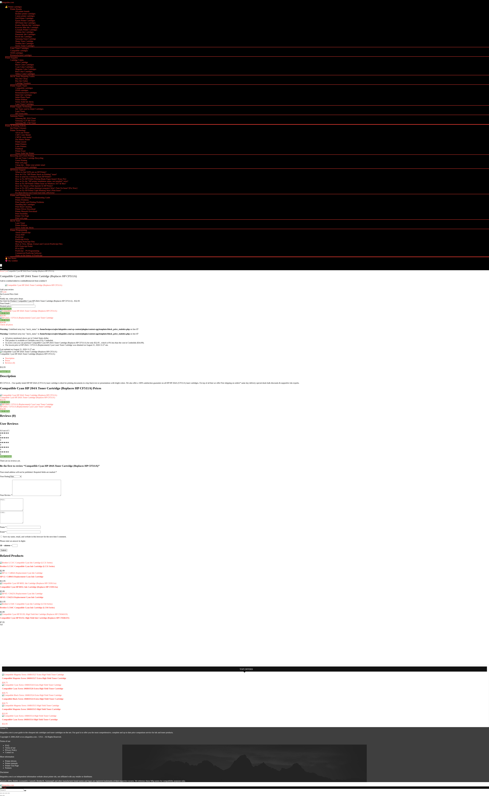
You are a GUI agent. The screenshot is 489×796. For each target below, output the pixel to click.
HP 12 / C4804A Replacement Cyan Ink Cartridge (21, 577)
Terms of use (10, 748)
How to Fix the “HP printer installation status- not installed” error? (41, 181)
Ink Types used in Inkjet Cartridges (29, 109)
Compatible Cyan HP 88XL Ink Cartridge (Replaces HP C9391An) (29, 587)
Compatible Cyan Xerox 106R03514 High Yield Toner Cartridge (30, 719)
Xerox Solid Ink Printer (24, 153)
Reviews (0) (10, 363)
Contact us (9, 752)
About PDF (20, 235)
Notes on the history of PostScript (28, 255)
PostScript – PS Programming (27, 251)
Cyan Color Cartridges (24, 67)
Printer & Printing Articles (15, 126)
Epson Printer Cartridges (25, 20)
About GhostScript (22, 232)
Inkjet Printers (20, 144)
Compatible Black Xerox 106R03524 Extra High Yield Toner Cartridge (32, 699)
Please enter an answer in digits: (13, 541)
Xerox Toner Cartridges (24, 46)
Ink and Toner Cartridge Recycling (29, 158)
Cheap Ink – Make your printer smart (30, 165)
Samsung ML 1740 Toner (25, 123)
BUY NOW (5, 313)
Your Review (6, 495)
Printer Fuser (20, 151)
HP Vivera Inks (21, 113)
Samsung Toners (17, 116)
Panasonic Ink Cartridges (25, 34)
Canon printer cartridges (25, 16)
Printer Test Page (22, 216)
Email (3, 532)
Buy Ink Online (21, 81)
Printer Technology (18, 130)
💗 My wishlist (11, 261)
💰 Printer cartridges (13, 7)
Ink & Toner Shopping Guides (22, 76)
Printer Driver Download (25, 209)
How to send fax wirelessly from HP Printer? (33, 177)
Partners (8, 768)
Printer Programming (18, 230)
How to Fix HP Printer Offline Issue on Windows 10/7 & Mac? (40, 183)
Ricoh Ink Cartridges (23, 37)
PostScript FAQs (22, 239)
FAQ (7, 745)
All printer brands (22, 11)
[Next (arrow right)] (4, 795)
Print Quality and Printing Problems (29, 202)
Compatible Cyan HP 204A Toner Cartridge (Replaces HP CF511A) (27, 397)
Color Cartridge (21, 62)
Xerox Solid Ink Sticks (24, 102)
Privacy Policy (11, 750)
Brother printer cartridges (25, 14)
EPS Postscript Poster (24, 246)
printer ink (52, 776)
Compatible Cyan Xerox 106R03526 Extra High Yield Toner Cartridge (32, 689)
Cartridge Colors (17, 60)
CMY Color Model (23, 135)
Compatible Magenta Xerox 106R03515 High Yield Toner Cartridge (31, 709)
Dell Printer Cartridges (24, 18)
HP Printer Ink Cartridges (25, 23)
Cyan (6, 271)
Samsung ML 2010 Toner (25, 118)
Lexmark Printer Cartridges (26, 30)
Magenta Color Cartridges (25, 69)
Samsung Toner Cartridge (25, 39)
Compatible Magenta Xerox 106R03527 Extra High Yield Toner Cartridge (34, 678)
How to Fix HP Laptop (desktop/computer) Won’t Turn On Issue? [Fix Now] (46, 188)
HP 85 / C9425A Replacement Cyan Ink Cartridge (21, 597)
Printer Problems (22, 200)
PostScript (19, 237)
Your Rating (5, 476)
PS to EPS (19, 248)
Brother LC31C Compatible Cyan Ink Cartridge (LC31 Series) (27, 566)
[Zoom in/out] (1, 793)
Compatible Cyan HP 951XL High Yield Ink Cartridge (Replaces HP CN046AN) (34, 618)
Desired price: (5, 306)
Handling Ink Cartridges (25, 204)
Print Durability (21, 214)
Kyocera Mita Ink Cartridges (26, 27)
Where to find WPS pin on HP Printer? (30, 172)
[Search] (1, 268)
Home (2, 271)
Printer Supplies (11, 58)
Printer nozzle (20, 142)
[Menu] (1, 265)
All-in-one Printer (22, 133)
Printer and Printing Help (20, 195)
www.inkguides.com (28, 737)
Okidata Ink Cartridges (24, 32)
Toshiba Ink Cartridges (24, 43)
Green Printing (21, 160)
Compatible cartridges (19, 51)
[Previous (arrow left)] (1, 795)
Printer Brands (16, 9)
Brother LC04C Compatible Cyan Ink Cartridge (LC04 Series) (27, 608)
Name (3, 527)
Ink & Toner (15, 221)
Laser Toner (20, 111)
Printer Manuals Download (26, 211)
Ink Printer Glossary (18, 128)
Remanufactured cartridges (21, 55)
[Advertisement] (19, 645)
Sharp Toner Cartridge (24, 41)
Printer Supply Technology (21, 107)
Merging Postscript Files (25, 242)
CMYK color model (23, 137)
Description (9, 358)
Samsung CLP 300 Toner (25, 121)
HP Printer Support (17, 170)
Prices (7, 360)
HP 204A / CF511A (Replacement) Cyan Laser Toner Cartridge (25, 407)
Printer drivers (10, 761)
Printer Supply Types (18, 86)
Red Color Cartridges (23, 71)
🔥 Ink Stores (10, 258)
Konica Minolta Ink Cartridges (27, 25)
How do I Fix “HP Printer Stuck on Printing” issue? (36, 174)
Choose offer (5, 371)
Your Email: (5, 303)
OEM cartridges (16, 53)
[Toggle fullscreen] (4, 793)
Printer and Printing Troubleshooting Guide (32, 197)
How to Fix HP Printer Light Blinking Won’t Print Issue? (38, 190)
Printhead (19, 149)
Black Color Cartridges (24, 65)
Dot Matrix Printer (22, 139)
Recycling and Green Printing (22, 156)
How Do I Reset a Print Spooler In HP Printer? (34, 186)
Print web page (21, 163)
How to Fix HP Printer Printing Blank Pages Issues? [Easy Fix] (40, 179)
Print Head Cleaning (23, 207)
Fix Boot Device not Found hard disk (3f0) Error (35, 193)
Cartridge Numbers (23, 83)
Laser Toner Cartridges (19, 48)
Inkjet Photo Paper (22, 97)
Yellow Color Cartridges (25, 74)
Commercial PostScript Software (28, 253)
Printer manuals (11, 763)
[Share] (6, 793)
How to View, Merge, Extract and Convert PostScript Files (39, 244)
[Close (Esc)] (9, 793)
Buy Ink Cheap (21, 79)
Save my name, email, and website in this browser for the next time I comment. (34, 537)
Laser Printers (20, 146)
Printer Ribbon (21, 99)
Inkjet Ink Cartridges (23, 95)
